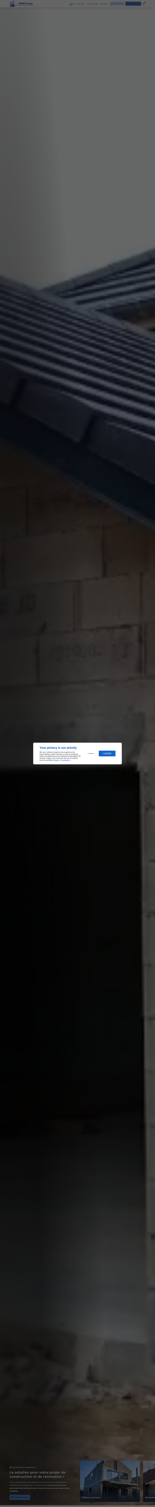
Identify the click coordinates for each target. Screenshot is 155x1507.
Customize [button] (91, 753)
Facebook (65, 760)
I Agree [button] (107, 753)
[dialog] (77, 753)
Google (56, 760)
